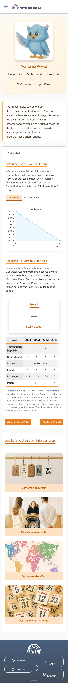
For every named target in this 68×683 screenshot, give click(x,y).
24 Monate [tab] (13, 197)
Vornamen (26, 84)
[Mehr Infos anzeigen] (34, 680)
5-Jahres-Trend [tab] (31, 197)
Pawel (47, 84)
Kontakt (51, 676)
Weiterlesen (49, 422)
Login (51, 663)
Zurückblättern (20, 422)
